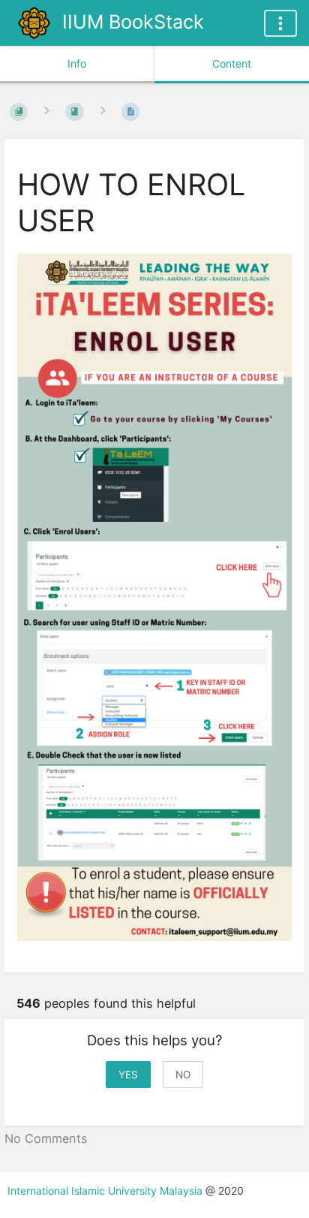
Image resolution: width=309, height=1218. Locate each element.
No (183, 1075)
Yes (128, 1075)
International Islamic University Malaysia (107, 1190)
